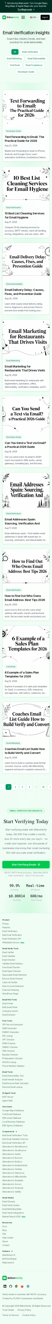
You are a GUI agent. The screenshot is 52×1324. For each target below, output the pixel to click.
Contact (5, 1245)
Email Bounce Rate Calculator (15, 1083)
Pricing (5, 923)
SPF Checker (8, 1039)
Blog (4, 1230)
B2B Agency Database (12, 1125)
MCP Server (7, 1097)
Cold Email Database (11, 1114)
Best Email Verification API (13, 1143)
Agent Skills (7, 1100)
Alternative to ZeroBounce (14, 1150)
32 (43, 787)
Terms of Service (10, 1315)
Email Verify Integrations (13, 1213)
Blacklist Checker (10, 1054)
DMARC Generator (10, 1032)
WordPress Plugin (10, 993)
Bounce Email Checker (12, 978)
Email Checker (8, 960)
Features (6, 927)
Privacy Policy (24, 1310)
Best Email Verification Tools (15, 1135)
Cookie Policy (29, 1315)
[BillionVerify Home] (10, 17)
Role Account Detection (13, 986)
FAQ (4, 1234)
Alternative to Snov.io (11, 1184)
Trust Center (8, 1310)
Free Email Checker (11, 967)
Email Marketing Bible (12, 1209)
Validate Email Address (12, 963)
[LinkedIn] (5, 1286)
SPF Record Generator (12, 1024)
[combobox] (34, 17)
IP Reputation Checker (12, 1058)
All (15, 52)
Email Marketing (14, 58)
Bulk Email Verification (12, 935)
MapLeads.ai (8, 1262)
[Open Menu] (23, 17)
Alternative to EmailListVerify (14, 1165)
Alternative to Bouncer (12, 1158)
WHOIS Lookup (9, 1062)
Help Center (7, 1237)
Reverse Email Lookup (12, 1087)
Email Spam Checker (11, 971)
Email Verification (30, 52)
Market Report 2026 (13, 1216)
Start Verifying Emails (24, 864)
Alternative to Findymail (12, 1188)
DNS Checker (8, 1051)
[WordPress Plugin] (28, 1286)
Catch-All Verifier (9, 982)
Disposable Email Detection (14, 975)
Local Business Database (13, 1121)
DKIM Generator (9, 1028)
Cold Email (15, 65)
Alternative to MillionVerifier (14, 1176)
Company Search (10, 1011)
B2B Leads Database (11, 1118)
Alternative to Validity (11, 1191)
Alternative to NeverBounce (14, 1146)
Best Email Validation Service (15, 1139)
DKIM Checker (8, 1043)
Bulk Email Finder (9, 1007)
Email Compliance (34, 65)
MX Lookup (7, 1036)
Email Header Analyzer (12, 1079)
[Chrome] (16, 1286)
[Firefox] (22, 1286)
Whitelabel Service (13, 942)
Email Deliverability (36, 58)
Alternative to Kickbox (12, 1161)
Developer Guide (26, 72)
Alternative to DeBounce (13, 1173)
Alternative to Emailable (12, 1180)
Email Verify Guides (10, 1205)
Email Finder (7, 1003)
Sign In (45, 17)
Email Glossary (8, 1201)
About (5, 1241)
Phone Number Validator (13, 1066)
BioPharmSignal (9, 1259)
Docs (4, 1226)
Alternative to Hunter (11, 1154)
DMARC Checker (10, 1047)
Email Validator (8, 956)
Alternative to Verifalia (12, 1169)
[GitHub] (10, 1286)
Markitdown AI (8, 1255)
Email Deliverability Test (12, 1075)
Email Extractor (8, 1014)
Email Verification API (11, 938)
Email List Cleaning (10, 990)
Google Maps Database (13, 1110)
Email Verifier (8, 952)
